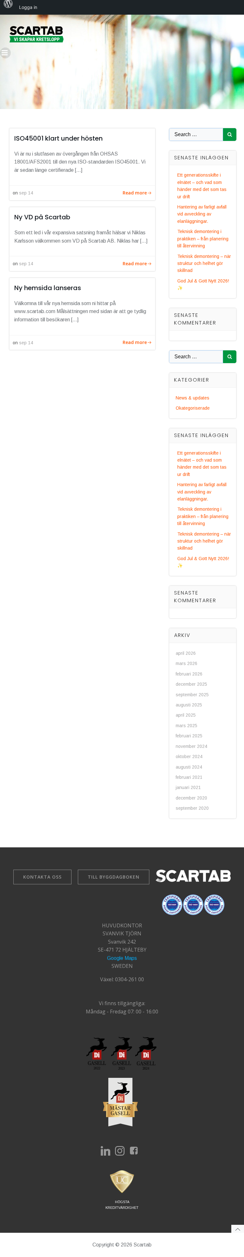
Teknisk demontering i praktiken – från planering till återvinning (202, 238)
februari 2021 (189, 777)
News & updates (192, 397)
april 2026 (186, 653)
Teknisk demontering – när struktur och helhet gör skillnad (204, 263)
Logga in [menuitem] (28, 7)
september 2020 (192, 808)
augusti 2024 (189, 767)
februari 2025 (189, 735)
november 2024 (191, 746)
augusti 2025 (189, 704)
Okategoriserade (193, 408)
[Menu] (5, 53)
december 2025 (191, 684)
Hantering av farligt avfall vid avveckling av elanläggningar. (202, 214)
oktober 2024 (189, 756)
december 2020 (191, 797)
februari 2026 (189, 673)
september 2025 (192, 694)
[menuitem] (8, 7)
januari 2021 (188, 787)
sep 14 (26, 192)
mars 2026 (186, 663)
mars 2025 (186, 725)
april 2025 (186, 715)
